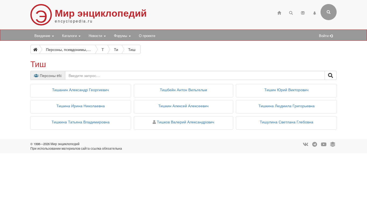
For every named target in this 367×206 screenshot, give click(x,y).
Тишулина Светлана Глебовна (286, 121)
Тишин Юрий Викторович (286, 89)
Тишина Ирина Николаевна (80, 105)
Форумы (121, 35)
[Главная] (279, 12)
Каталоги (70, 35)
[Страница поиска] (291, 12)
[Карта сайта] (315, 12)
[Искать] (331, 75)
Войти (324, 35)
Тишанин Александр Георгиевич (80, 89)
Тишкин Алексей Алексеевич (183, 105)
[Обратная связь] (303, 12)
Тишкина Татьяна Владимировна (81, 121)
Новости (96, 35)
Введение (42, 35)
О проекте (147, 35)
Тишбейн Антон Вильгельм (183, 89)
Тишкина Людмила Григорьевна (286, 105)
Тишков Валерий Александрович (185, 121)
